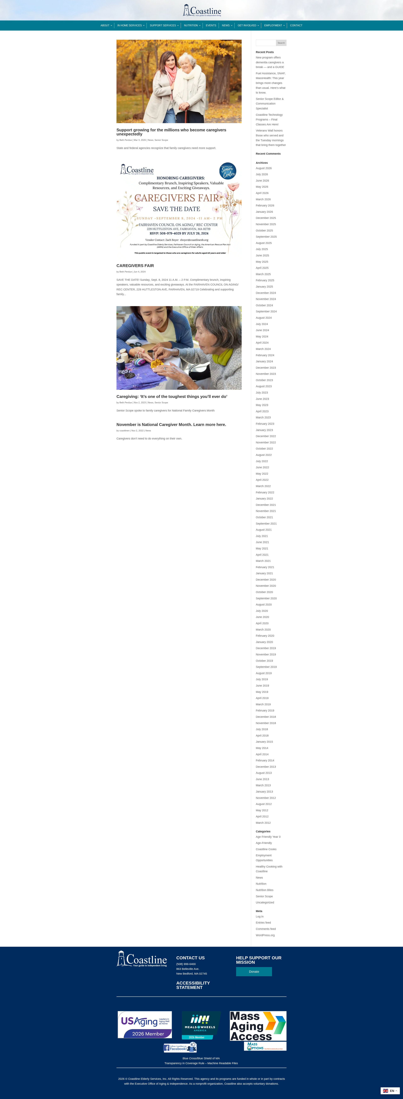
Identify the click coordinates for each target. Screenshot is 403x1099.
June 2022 (262, 467)
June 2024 (262, 330)
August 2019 (264, 673)
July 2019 (262, 679)
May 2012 (262, 810)
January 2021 (264, 573)
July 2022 (262, 461)
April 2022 (262, 479)
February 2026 (265, 205)
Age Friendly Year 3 (268, 836)
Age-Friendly (264, 843)
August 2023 (264, 386)
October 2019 (264, 660)
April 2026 (262, 193)
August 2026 (264, 168)
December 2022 (266, 436)
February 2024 (265, 355)
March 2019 (263, 704)
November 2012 (266, 797)
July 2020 (262, 610)
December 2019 (266, 648)
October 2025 (264, 230)
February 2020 (265, 635)
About (105, 25)
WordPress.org (265, 935)
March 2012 (263, 822)
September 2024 (266, 311)
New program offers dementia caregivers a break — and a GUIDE (270, 62)
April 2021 (262, 554)
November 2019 (266, 654)
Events (211, 25)
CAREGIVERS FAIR (135, 265)
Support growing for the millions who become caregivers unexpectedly (171, 132)
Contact (296, 25)
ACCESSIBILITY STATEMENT (193, 985)
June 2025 (262, 255)
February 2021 (265, 567)
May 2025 (262, 261)
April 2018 (262, 735)
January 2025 (264, 286)
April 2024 (262, 342)
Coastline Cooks (266, 849)
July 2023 (262, 392)
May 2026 (262, 186)
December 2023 (266, 367)
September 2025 (266, 236)
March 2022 (263, 486)
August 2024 (264, 317)
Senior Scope (161, 140)
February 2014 (265, 760)
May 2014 (262, 748)
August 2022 (264, 455)
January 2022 (264, 498)
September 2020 (266, 598)
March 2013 (263, 785)
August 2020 (264, 604)
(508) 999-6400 (186, 964)
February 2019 (265, 710)
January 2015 (264, 741)
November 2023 (266, 373)
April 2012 (262, 816)
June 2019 (262, 685)
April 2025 (262, 267)
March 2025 (263, 274)
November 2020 (266, 585)
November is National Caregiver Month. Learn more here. (171, 424)
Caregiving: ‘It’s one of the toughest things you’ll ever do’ (171, 396)
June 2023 (262, 398)
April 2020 (262, 623)
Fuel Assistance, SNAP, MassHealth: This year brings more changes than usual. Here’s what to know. (270, 83)
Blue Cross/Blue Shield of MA (201, 1058)
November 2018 (266, 723)
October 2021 (264, 517)
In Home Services (129, 25)
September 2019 (266, 666)
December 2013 (266, 766)
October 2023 (264, 380)
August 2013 (264, 772)
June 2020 (262, 617)
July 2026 (262, 174)
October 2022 (264, 448)
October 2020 (264, 592)
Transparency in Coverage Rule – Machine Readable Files (201, 1063)
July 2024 (262, 324)
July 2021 (262, 536)
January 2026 (264, 211)
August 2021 (264, 529)
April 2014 (262, 754)
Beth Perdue (125, 140)
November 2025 (266, 224)
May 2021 (262, 548)
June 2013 (262, 779)
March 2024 (263, 349)
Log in (260, 916)
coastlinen (124, 430)
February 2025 (265, 280)
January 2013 (264, 791)
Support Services (163, 25)
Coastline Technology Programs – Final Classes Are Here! (269, 119)
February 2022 (265, 492)
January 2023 (264, 430)
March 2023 (263, 417)
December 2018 (266, 716)
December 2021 (266, 504)
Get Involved (247, 25)
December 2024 (266, 292)
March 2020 (263, 629)
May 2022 (262, 473)
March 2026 (263, 199)
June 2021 (262, 542)
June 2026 (262, 180)
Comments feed (266, 929)
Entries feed (263, 922)
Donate (254, 971)
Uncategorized (265, 902)
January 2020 (264, 642)
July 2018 (262, 729)
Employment (273, 25)
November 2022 (266, 442)
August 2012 (264, 804)
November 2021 (266, 511)
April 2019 (262, 698)
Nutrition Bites (264, 890)
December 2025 (266, 218)
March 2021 (263, 560)
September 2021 (266, 523)
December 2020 (266, 579)
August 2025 (264, 243)
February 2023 (265, 423)
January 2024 (264, 361)
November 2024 (266, 299)
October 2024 (264, 305)
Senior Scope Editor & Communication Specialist (270, 103)
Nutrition (191, 25)
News (226, 25)
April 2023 (262, 411)
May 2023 (262, 405)
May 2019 (262, 692)
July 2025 (262, 249)
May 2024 (262, 336)
